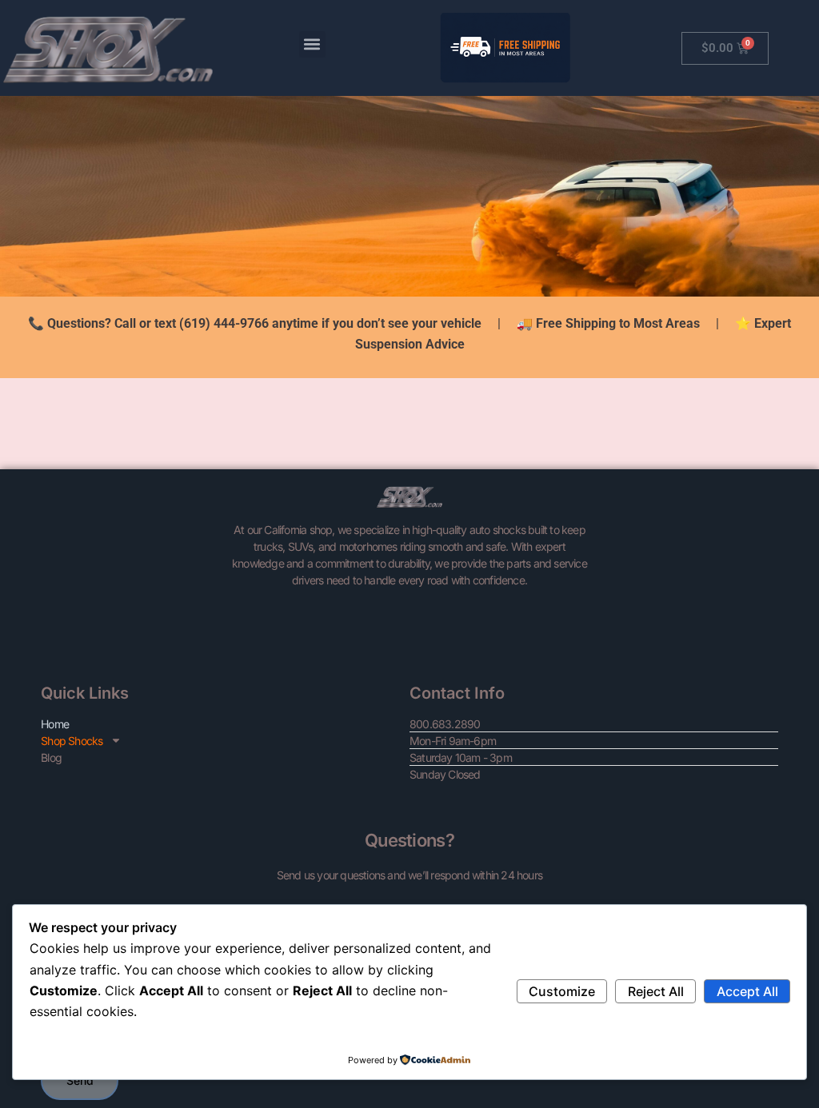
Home (55, 724)
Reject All (656, 991)
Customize (562, 991)
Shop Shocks (71, 740)
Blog (51, 757)
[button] (312, 44)
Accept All (747, 991)
